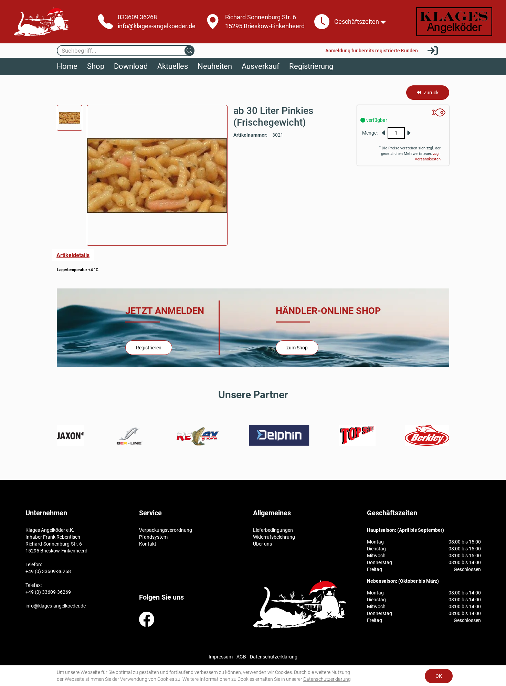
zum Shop (297, 347)
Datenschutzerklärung (327, 679)
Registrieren (148, 347)
